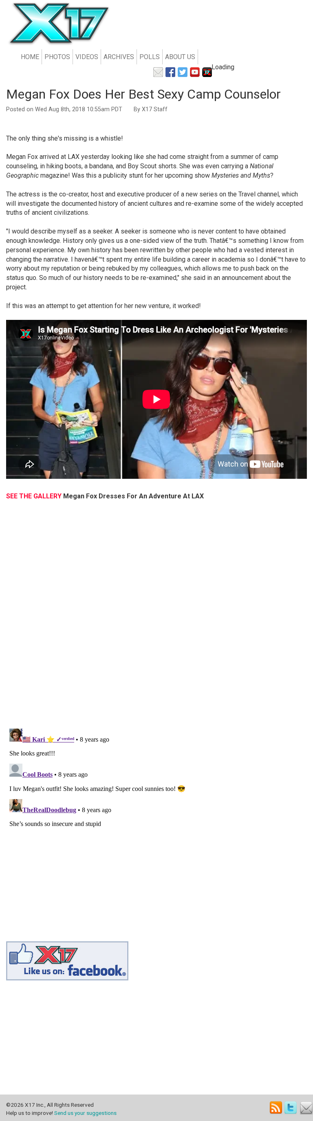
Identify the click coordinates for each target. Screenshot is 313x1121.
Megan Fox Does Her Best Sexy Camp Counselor (143, 94)
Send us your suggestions (85, 1113)
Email (306, 1107)
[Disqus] (156, 618)
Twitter (291, 1107)
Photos (57, 57)
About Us (180, 57)
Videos (86, 57)
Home (30, 57)
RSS (276, 1107)
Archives (119, 57)
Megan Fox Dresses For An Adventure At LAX (133, 496)
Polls (149, 57)
